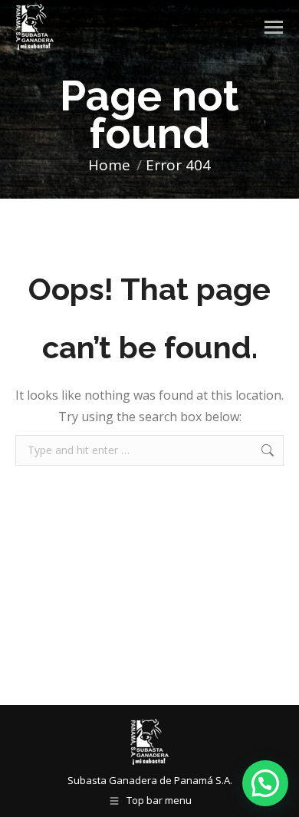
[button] (265, 783)
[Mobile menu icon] (274, 27)
